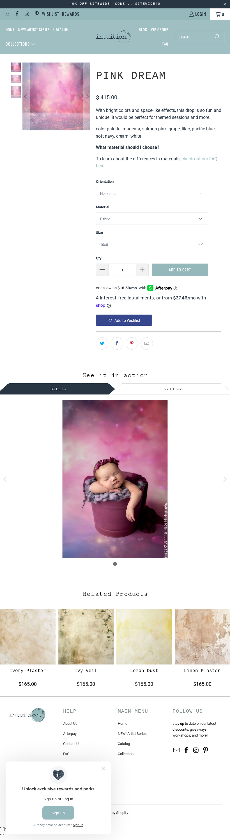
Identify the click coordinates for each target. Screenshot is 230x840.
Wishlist (50, 14)
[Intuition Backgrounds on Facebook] (17, 14)
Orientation (105, 181)
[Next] (87, 96)
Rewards (70, 14)
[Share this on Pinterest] (132, 343)
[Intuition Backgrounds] (113, 37)
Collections (126, 754)
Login (200, 14)
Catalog (124, 744)
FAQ (66, 754)
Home (122, 723)
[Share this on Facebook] (117, 343)
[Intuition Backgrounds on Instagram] (26, 14)
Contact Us (72, 744)
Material (102, 207)
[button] (63, 29)
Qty (99, 258)
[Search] (217, 37)
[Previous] (26, 96)
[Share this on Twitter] (102, 343)
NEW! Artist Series (132, 733)
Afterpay (70, 733)
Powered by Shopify (112, 813)
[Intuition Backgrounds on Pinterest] (36, 14)
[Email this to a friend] (147, 343)
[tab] (58, 388)
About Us (70, 723)
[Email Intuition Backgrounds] (7, 14)
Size (99, 232)
